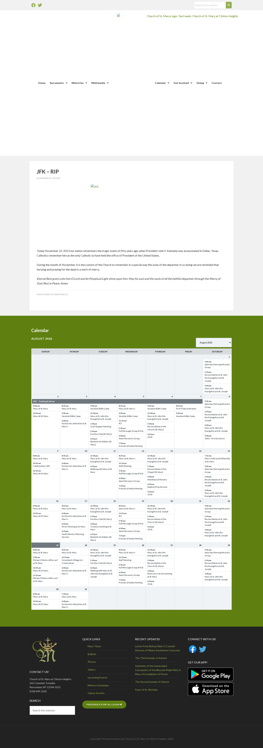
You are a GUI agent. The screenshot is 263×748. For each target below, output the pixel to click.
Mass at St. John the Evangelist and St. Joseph (216, 390)
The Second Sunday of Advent (152, 681)
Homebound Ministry (157, 479)
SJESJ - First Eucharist (215, 438)
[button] (58, 83)
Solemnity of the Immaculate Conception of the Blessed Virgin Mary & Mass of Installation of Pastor (158, 670)
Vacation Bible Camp (71, 416)
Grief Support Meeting (100, 426)
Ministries (78, 82)
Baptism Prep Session (157, 487)
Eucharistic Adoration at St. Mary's (74, 425)
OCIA (149, 437)
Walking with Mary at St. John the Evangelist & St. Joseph (101, 573)
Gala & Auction (96, 693)
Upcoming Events (97, 677)
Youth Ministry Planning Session (73, 535)
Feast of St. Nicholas (146, 689)
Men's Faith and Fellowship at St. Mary (217, 460)
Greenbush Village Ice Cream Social (72, 561)
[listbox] (214, 342)
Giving (200, 82)
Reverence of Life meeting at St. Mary (159, 575)
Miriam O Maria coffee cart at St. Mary (45, 561)
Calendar (160, 82)
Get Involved (181, 82)
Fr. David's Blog (59, 294)
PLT (120, 423)
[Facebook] (33, 5)
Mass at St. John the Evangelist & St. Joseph (100, 417)
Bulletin (92, 654)
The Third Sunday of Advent (151, 658)
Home (41, 82)
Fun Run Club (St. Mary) (101, 434)
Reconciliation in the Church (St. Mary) (156, 428)
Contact (217, 82)
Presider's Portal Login (103, 704)
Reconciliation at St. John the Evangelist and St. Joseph (216, 378)
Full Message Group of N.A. (131, 431)
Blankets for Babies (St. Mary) (101, 443)
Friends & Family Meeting (130, 446)
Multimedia (98, 82)
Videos (92, 669)
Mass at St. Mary (40, 408)
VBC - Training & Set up (44, 401)
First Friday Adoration (186, 408)
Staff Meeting (125, 466)
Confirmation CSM (41, 466)
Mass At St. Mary (40, 416)
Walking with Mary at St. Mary (101, 470)
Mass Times (94, 646)
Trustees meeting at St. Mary (101, 528)
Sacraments (57, 82)
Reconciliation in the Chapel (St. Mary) (156, 470)
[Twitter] (40, 5)
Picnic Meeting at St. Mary (73, 526)
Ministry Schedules (98, 685)
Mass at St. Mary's (127, 408)
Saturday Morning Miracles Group (217, 366)
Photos (92, 661)
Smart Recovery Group (129, 438)
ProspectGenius (111, 738)
